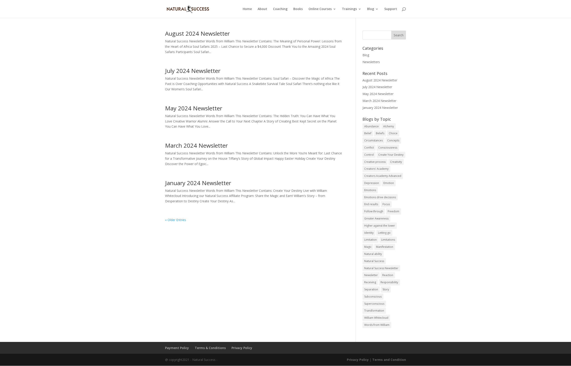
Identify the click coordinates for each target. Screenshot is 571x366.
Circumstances (373, 140)
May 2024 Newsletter (193, 108)
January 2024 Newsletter (198, 183)
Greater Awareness (376, 218)
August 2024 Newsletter (197, 33)
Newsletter (371, 275)
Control (369, 155)
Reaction (387, 275)
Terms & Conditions (210, 348)
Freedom (393, 211)
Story (386, 289)
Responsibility (389, 282)
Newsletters (371, 62)
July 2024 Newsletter (192, 71)
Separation (371, 289)
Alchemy (388, 126)
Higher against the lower (379, 225)
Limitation (370, 240)
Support (390, 9)
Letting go (384, 233)
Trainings (349, 9)
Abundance (371, 126)
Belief (367, 133)
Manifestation (384, 247)
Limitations (388, 240)
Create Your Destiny (390, 155)
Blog (370, 9)
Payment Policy (177, 348)
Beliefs (380, 133)
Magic (368, 247)
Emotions (370, 190)
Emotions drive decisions (380, 197)
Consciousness (387, 147)
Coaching (280, 9)
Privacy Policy (242, 348)
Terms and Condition (389, 360)
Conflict (369, 147)
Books (298, 9)
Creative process (375, 162)
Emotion (388, 183)
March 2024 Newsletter (196, 145)
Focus (386, 204)
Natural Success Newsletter (381, 268)
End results (371, 204)
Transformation (374, 310)
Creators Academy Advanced (382, 176)
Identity (369, 233)
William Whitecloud (376, 318)
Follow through (373, 211)
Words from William (376, 325)
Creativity (396, 162)
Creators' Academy (376, 169)
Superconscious (374, 304)
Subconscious (373, 296)
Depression (371, 183)
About (262, 9)
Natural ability (373, 254)
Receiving (370, 282)
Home (247, 9)
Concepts (393, 140)
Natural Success (374, 261)
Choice (393, 133)
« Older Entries (175, 220)
